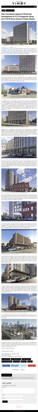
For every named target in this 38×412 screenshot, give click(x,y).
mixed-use (26, 48)
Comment (4, 387)
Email (3, 398)
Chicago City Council (32, 343)
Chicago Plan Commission (8, 48)
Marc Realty (6, 53)
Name (3, 394)
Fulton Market (27, 49)
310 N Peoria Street (17, 49)
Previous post (16, 369)
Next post (22, 369)
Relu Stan (16, 53)
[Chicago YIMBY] (19, 2)
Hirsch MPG (3, 80)
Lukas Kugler (4, 47)
